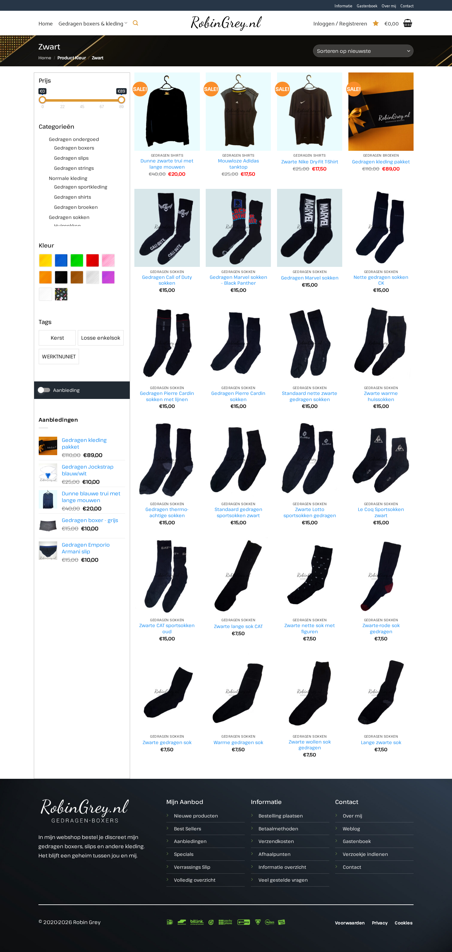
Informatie (343, 5)
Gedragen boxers (74, 148)
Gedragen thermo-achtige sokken (166, 512)
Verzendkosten (276, 841)
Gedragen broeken (76, 207)
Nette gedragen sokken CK (381, 280)
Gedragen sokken (69, 217)
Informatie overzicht (282, 867)
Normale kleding (68, 178)
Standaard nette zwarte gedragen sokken (309, 396)
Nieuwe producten (196, 816)
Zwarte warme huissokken (381, 396)
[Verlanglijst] (376, 23)
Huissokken (67, 226)
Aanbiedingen (190, 841)
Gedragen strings (74, 168)
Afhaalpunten (275, 854)
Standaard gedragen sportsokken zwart (238, 512)
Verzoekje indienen (365, 854)
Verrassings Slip (192, 867)
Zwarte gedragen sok (167, 742)
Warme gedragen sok (238, 742)
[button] (399, 23)
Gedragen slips (71, 158)
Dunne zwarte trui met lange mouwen (167, 164)
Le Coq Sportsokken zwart (381, 512)
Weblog (351, 828)
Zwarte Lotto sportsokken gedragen (309, 512)
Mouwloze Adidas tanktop (238, 164)
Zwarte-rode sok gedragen (381, 628)
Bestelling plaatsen (281, 816)
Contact (407, 5)
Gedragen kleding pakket (381, 162)
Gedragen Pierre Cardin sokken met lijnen (167, 396)
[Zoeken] (135, 23)
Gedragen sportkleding (80, 187)
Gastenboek (367, 5)
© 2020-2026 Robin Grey (69, 922)
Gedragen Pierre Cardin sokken (238, 396)
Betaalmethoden (278, 828)
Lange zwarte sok (381, 742)
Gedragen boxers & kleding (90, 23)
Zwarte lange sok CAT (238, 626)
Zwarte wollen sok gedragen (310, 745)
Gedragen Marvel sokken (310, 278)
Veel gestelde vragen (283, 880)
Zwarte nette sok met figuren (309, 628)
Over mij (389, 5)
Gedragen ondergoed (74, 139)
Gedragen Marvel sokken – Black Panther (238, 280)
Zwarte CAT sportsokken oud (167, 628)
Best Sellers (187, 828)
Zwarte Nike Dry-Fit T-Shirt (309, 162)
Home (45, 23)
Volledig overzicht (195, 880)
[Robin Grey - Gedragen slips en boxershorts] (226, 22)
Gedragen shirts (72, 197)
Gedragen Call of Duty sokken (167, 280)
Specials (183, 854)
